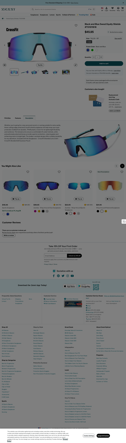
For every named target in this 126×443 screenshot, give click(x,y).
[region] (63, 436)
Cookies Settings (89, 436)
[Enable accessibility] (124, 221)
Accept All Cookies (103, 436)
